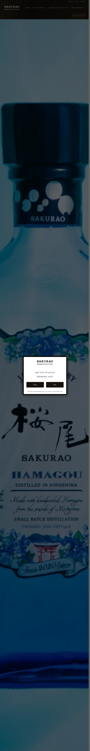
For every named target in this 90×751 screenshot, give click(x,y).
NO (54, 385)
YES (35, 385)
